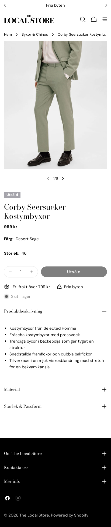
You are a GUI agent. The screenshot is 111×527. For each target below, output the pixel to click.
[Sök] (82, 19)
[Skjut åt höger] (62, 178)
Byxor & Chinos (35, 34)
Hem (8, 34)
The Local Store (34, 515)
